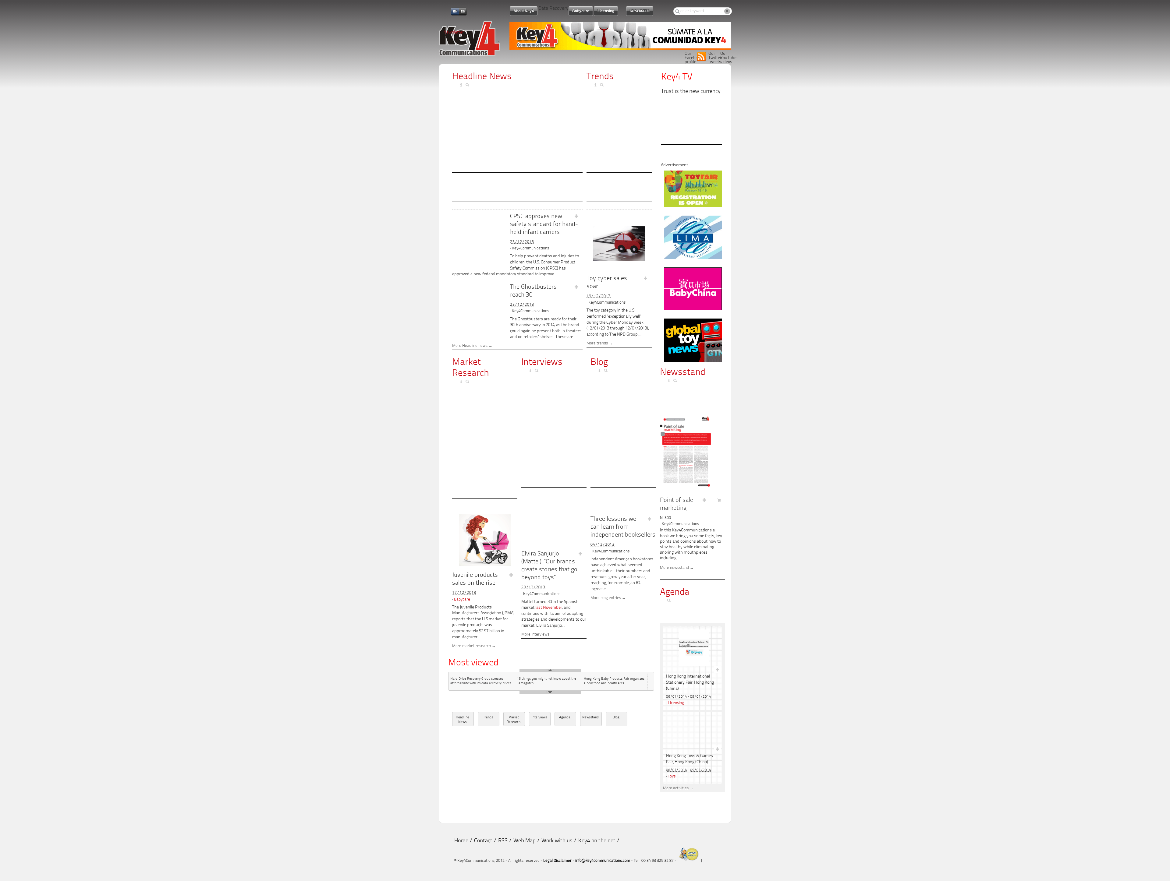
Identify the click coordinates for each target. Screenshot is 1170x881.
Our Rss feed (701, 57)
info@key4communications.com (602, 861)
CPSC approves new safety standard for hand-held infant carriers (544, 224)
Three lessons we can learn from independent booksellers (622, 527)
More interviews (535, 634)
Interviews (541, 362)
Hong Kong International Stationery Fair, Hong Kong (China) (690, 682)
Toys (671, 776)
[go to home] (469, 55)
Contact (483, 841)
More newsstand (674, 568)
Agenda (564, 717)
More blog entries (605, 598)
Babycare (462, 599)
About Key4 (523, 11)
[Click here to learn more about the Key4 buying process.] (462, 85)
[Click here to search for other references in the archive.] (468, 85)
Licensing (676, 703)
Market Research (513, 720)
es (463, 11)
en (455, 11)
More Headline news (470, 346)
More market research (471, 646)
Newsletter (453, 32)
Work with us (557, 841)
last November (548, 607)
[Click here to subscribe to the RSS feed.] (455, 85)
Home (461, 841)
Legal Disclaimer (557, 861)
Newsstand (590, 717)
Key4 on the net (596, 841)
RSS (503, 841)
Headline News (482, 77)
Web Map (524, 841)
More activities (676, 788)
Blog (599, 362)
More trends (597, 343)
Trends (600, 77)
